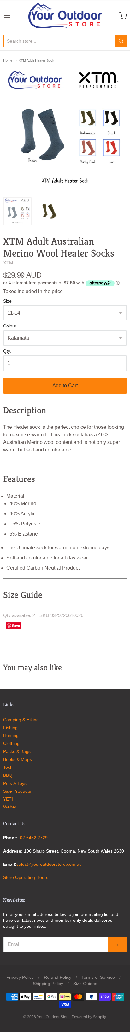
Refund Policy (57, 977)
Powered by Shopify (89, 1017)
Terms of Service (98, 977)
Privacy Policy (20, 977)
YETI (8, 799)
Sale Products (17, 791)
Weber (9, 806)
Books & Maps (17, 759)
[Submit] (121, 41)
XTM (8, 262)
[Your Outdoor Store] (65, 15)
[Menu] (15, 16)
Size (7, 301)
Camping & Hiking (21, 719)
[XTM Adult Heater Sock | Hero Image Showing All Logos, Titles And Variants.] (17, 211)
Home (7, 60)
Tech (8, 767)
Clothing (11, 743)
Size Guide (22, 594)
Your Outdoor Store (53, 1017)
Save (16, 625)
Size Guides (85, 983)
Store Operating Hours (25, 877)
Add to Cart (65, 385)
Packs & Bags (17, 751)
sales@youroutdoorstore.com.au (49, 864)
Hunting (11, 735)
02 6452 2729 (34, 837)
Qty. (7, 351)
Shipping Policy (48, 983)
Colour (9, 326)
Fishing (10, 727)
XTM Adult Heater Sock (36, 60)
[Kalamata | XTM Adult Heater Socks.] (49, 211)
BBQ (7, 775)
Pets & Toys (15, 783)
